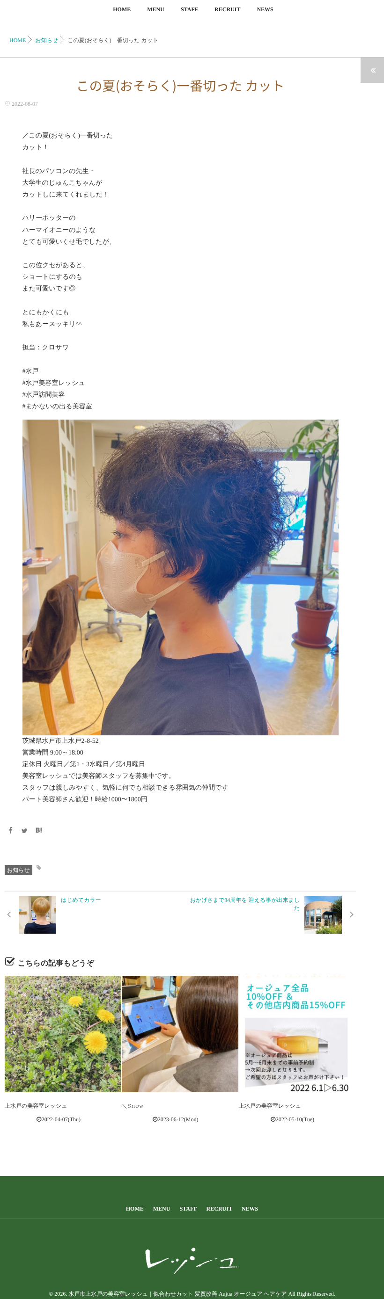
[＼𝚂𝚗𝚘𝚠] (180, 1034)
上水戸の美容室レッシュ (36, 1106)
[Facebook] (10, 831)
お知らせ (18, 870)
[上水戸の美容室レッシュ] (63, 1034)
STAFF (189, 9)
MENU (155, 9)
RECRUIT (227, 9)
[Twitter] (24, 831)
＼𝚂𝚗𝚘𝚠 (132, 1106)
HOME (122, 9)
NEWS (265, 9)
